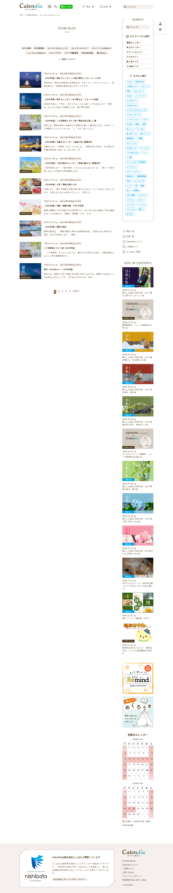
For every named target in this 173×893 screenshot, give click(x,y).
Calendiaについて (134, 241)
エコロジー (143, 195)
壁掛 (142, 186)
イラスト (140, 200)
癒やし (141, 209)
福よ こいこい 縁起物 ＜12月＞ (136, 618)
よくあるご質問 (133, 252)
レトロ (129, 186)
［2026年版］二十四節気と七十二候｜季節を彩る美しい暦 (70, 121)
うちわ (129, 82)
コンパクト (131, 205)
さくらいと (145, 148)
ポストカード (139, 91)
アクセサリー (132, 57)
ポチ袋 (129, 124)
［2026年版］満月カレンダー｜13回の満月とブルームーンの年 (72, 78)
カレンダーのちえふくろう (57, 48)
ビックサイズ (139, 181)
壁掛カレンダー (133, 42)
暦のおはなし (102, 53)
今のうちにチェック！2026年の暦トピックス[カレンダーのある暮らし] (137, 586)
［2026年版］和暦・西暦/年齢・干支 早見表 (64, 206)
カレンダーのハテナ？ (80, 48)
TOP (21, 15)
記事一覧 (108, 7)
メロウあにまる (133, 153)
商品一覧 (90, 7)
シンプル (142, 205)
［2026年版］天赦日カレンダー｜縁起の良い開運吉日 (68, 142)
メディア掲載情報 (71, 53)
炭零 (144, 124)
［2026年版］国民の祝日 (55, 227)
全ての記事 (26, 48)
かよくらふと (132, 143)
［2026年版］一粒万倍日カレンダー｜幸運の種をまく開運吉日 (72, 163)
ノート (144, 153)
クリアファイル (133, 119)
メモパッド (145, 86)
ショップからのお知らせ (36, 53)
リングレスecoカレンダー (137, 110)
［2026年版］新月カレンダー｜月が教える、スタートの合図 (71, 99)
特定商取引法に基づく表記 (134, 880)
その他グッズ (132, 66)
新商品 (136, 190)
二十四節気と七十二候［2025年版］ (60, 248)
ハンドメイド (140, 96)
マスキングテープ (133, 115)
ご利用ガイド (132, 247)
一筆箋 (139, 138)
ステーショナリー (134, 52)
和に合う (130, 214)
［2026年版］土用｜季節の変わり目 (60, 184)
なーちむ (140, 129)
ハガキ (144, 119)
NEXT (75, 291)
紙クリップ (145, 134)
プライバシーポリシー (132, 876)
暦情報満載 (141, 176)
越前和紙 (130, 138)
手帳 (128, 91)
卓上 (128, 190)
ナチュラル (131, 209)
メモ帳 (129, 157)
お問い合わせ (128, 872)
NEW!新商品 (39, 48)
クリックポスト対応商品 (136, 162)
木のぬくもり (132, 148)
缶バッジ (130, 129)
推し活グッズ (132, 61)
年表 (128, 181)
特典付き (130, 176)
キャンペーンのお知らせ (101, 48)
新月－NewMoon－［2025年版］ (59, 269)
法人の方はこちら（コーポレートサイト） (70, 879)
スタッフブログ (55, 53)
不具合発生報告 (87, 53)
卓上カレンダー (133, 47)
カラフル (130, 200)
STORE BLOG (31, 15)
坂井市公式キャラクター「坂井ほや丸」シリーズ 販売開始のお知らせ (137, 650)
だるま (129, 96)
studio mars (132, 105)
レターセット (132, 167)
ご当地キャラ (132, 86)
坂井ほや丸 (139, 82)
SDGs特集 (131, 195)
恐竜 (137, 124)
